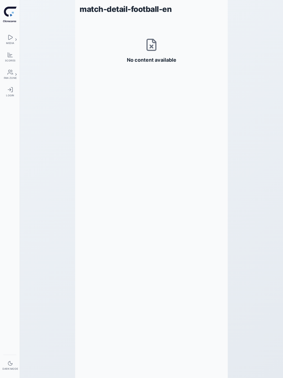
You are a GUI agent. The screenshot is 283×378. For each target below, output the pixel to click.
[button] (16, 39)
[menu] (10, 39)
